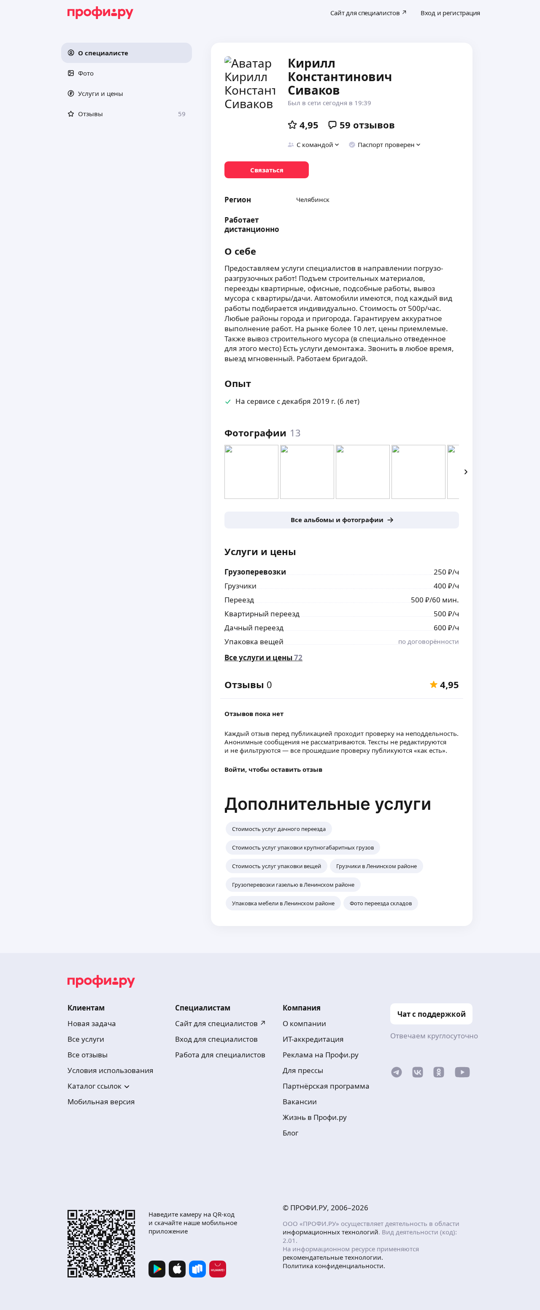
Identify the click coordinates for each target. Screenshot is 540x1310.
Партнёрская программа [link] (326, 1086)
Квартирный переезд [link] (262, 613)
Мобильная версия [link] (101, 1101)
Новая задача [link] (92, 1023)
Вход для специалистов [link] (216, 1039)
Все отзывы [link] (88, 1054)
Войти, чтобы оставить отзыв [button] (273, 769)
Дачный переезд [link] (254, 627)
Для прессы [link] (303, 1070)
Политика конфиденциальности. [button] (334, 1265)
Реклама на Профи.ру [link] (321, 1054)
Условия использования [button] (111, 1070)
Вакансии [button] (300, 1101)
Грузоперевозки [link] (255, 572)
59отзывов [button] (367, 125)
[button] (126, 53)
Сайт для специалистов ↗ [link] (220, 1023)
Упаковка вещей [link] (254, 641)
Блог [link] (290, 1133)
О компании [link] (304, 1023)
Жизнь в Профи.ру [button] (315, 1117)
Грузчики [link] (240, 586)
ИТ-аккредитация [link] (313, 1039)
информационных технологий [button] (330, 1232)
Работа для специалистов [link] (220, 1054)
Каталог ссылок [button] (95, 1086)
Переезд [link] (239, 600)
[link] (266, 169)
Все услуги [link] (86, 1039)
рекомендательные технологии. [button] (333, 1257)
